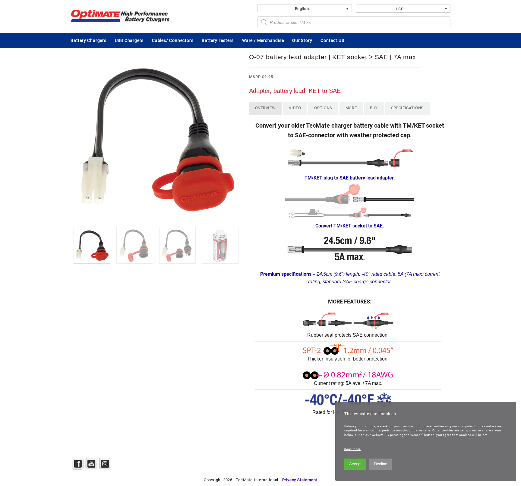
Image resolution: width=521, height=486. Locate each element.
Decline (380, 464)
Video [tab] (295, 108)
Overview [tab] (265, 108)
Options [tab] (323, 108)
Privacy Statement (299, 480)
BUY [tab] (374, 108)
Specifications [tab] (407, 108)
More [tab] (351, 108)
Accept (355, 464)
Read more (352, 449)
